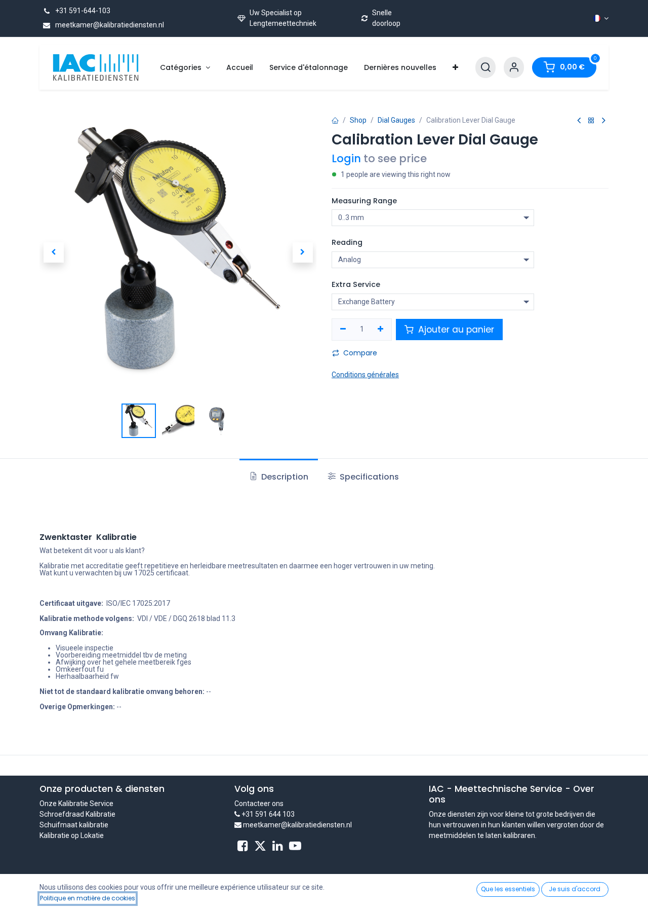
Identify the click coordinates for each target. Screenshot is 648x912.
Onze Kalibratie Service (76, 803)
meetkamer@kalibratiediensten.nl (109, 25)
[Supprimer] (343, 329)
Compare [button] (360, 353)
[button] (53, 252)
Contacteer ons (259, 803)
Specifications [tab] (368, 477)
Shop (358, 120)
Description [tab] (283, 477)
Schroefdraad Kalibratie (77, 814)
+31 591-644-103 (82, 11)
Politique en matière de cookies (87, 898)
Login (346, 158)
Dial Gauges (396, 120)
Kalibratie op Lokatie (71, 835)
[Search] (485, 68)
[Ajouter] (381, 329)
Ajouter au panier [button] (455, 329)
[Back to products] (591, 121)
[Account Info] (514, 68)
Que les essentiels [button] (508, 889)
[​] (242, 846)
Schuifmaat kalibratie (73, 825)
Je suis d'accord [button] (574, 889)
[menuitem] (185, 67)
